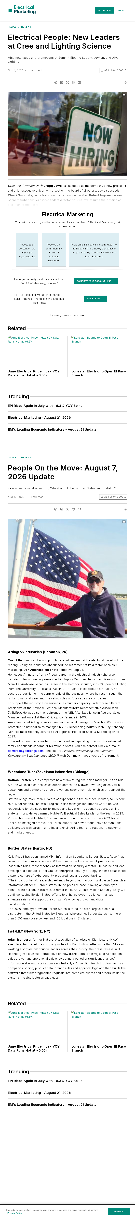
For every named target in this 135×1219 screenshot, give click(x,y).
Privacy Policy (14, 1213)
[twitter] (67, 82)
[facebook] (55, 82)
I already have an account (67, 315)
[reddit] (73, 82)
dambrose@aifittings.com (26, 750)
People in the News (19, 27)
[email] (79, 82)
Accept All (119, 1211)
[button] (10, 10)
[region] (67, 1211)
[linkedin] (61, 82)
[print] (125, 82)
